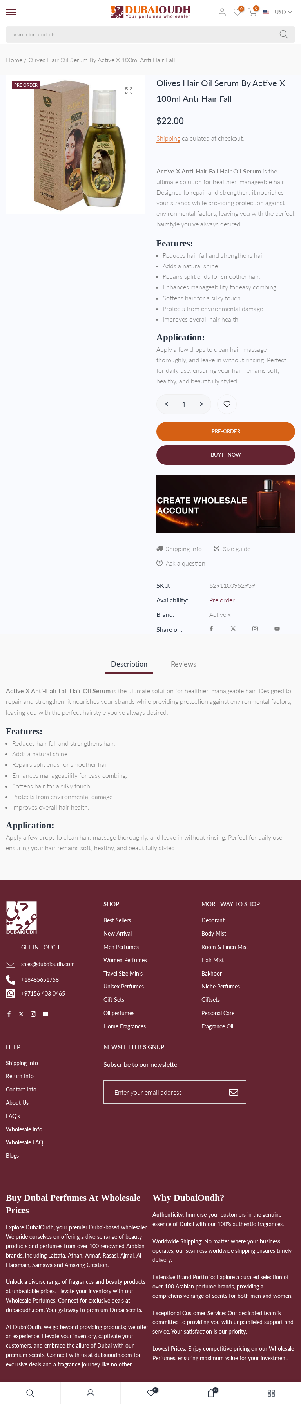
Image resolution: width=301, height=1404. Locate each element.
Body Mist (213, 933)
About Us (17, 1102)
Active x (220, 614)
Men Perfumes (121, 946)
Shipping (168, 138)
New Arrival (117, 933)
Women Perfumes (125, 960)
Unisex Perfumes (123, 986)
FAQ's (13, 1116)
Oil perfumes (118, 1013)
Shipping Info (22, 1063)
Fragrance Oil (217, 1026)
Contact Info (21, 1089)
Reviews (183, 664)
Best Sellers (117, 920)
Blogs (12, 1155)
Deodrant (213, 920)
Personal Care (217, 1013)
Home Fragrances (124, 1026)
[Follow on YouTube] (277, 629)
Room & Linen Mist (224, 946)
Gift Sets (113, 999)
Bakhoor (211, 973)
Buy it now (226, 455)
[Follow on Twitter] (233, 629)
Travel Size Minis (123, 973)
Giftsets (210, 999)
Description (129, 664)
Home (14, 59)
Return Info (20, 1076)
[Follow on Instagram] (255, 629)
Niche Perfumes (220, 986)
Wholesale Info (24, 1129)
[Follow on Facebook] (211, 629)
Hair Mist (212, 960)
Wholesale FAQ (24, 1142)
